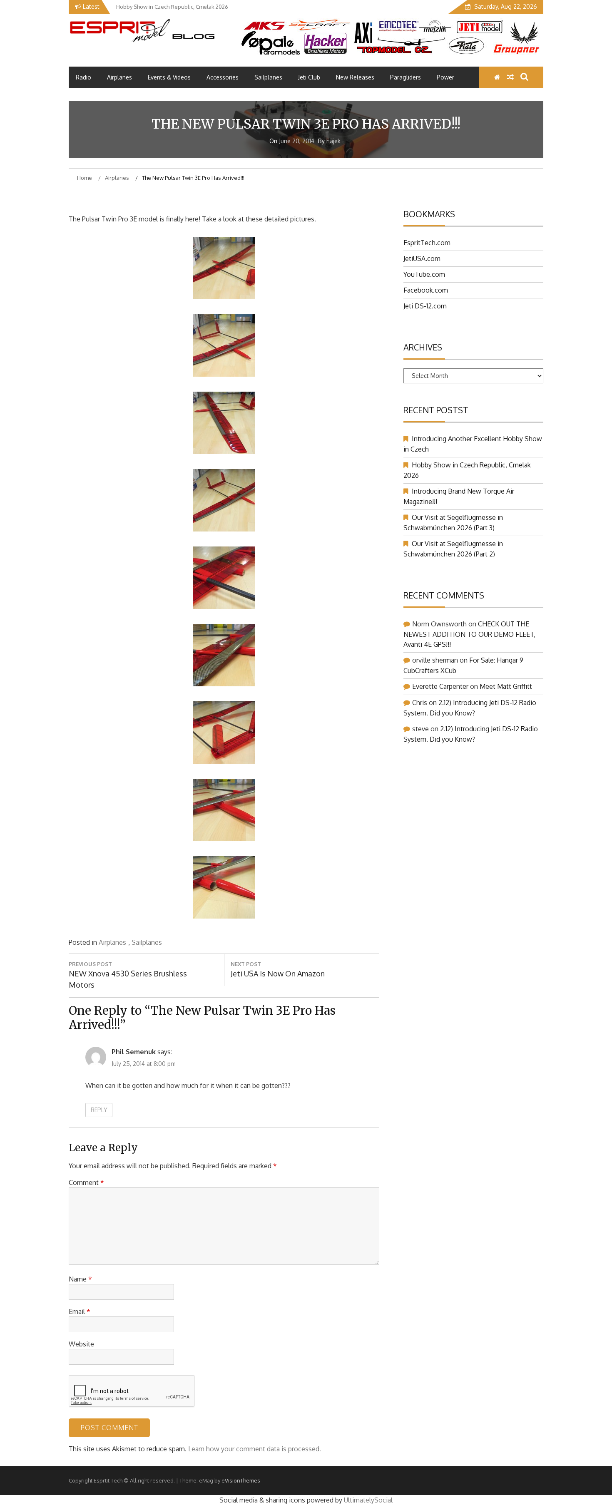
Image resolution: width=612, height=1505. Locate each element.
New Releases (355, 77)
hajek (333, 140)
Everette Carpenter (440, 686)
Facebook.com (425, 290)
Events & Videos (169, 77)
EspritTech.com (426, 242)
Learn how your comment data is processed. (254, 1449)
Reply (99, 1109)
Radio (83, 77)
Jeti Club (309, 77)
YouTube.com (424, 274)
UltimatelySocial (368, 1500)
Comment (86, 1182)
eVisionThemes (240, 1480)
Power (445, 77)
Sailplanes (268, 77)
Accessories (222, 77)
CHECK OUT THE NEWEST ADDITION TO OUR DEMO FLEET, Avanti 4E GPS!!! (469, 634)
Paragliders (405, 77)
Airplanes (119, 77)
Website (81, 1344)
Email (79, 1311)
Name (80, 1279)
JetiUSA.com (421, 258)
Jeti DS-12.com (425, 306)
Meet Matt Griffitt (506, 686)
